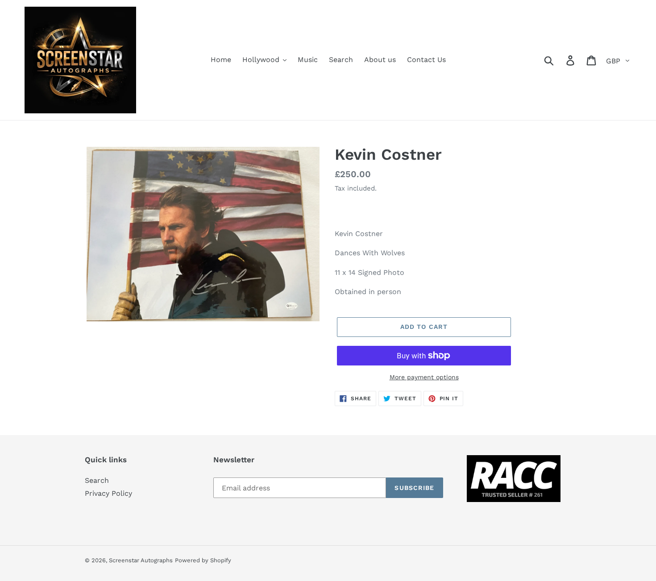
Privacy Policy (108, 493)
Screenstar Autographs (141, 560)
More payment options (424, 377)
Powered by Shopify (203, 560)
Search (97, 480)
